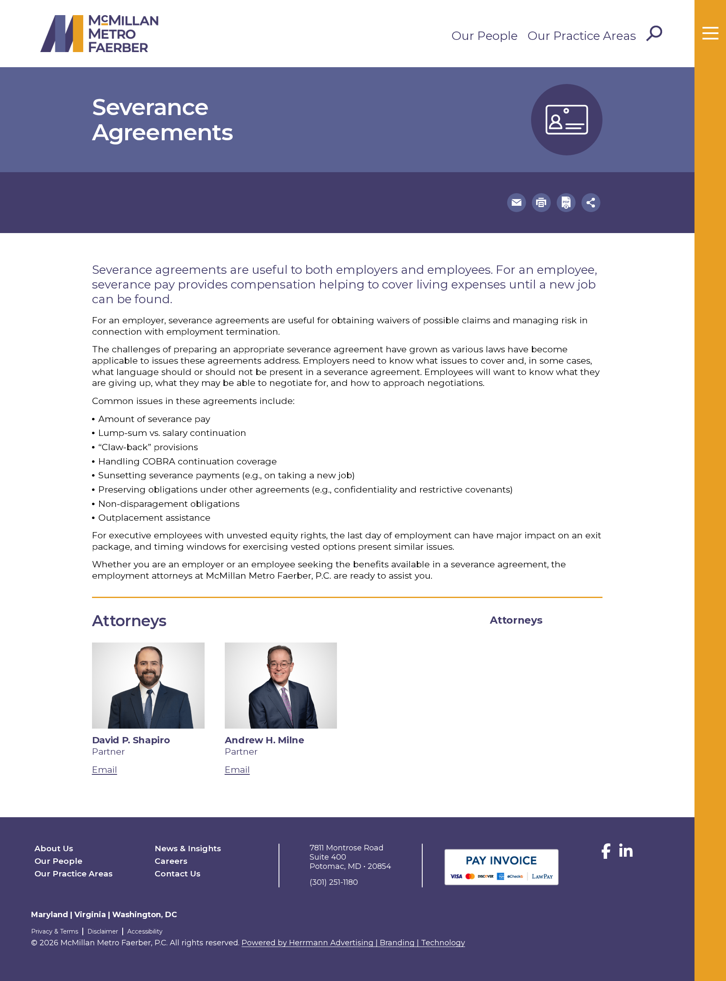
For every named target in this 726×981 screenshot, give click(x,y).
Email (104, 769)
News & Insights (188, 848)
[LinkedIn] (626, 854)
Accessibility (145, 931)
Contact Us (177, 874)
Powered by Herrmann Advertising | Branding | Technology (353, 942)
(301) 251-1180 (334, 882)
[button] (516, 202)
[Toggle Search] (654, 34)
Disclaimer (102, 931)
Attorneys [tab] (516, 620)
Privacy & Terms (54, 931)
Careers (171, 861)
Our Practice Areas (582, 36)
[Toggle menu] (710, 34)
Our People (485, 36)
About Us (53, 848)
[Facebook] (606, 854)
